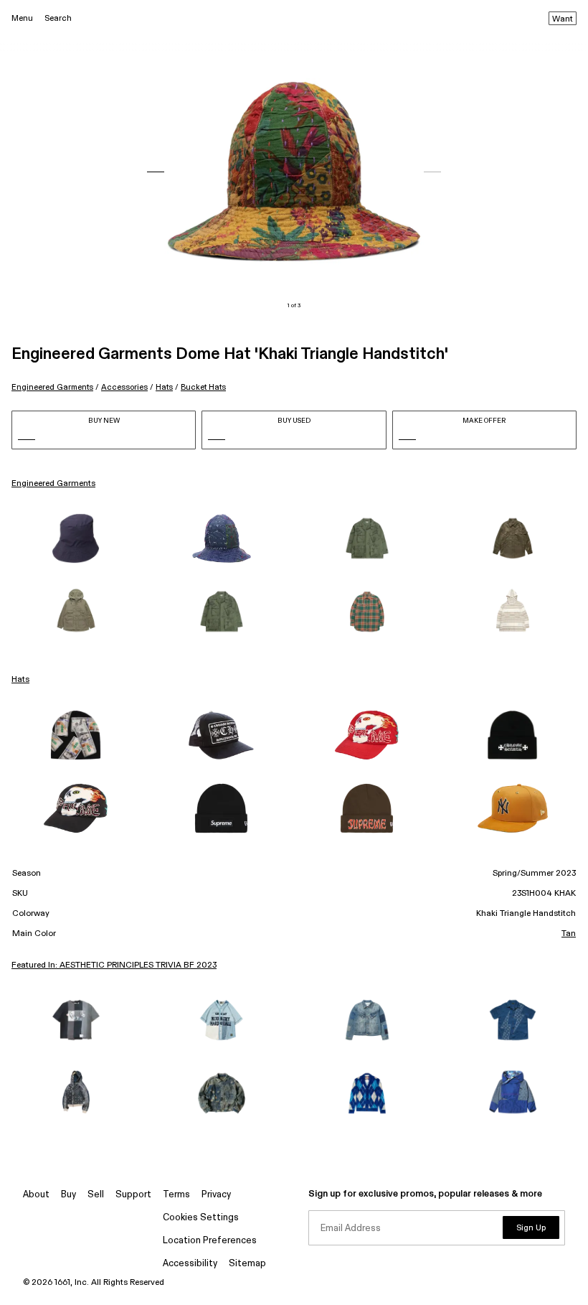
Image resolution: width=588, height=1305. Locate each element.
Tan (568, 934)
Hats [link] (20, 679)
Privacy (216, 1194)
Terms (176, 1194)
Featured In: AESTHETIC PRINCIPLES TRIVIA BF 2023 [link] (114, 965)
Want (562, 19)
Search (58, 18)
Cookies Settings (201, 1217)
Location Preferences (210, 1240)
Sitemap (247, 1263)
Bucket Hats (203, 387)
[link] (75, 538)
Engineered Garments (52, 387)
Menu (22, 18)
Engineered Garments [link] (53, 484)
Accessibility (190, 1263)
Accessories (124, 387)
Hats (164, 387)
